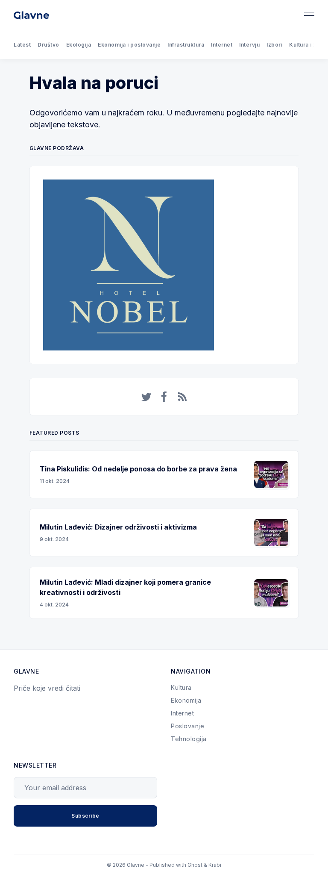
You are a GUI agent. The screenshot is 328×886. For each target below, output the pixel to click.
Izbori (274, 44)
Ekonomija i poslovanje (129, 44)
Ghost (194, 865)
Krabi (214, 865)
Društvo (48, 44)
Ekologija (78, 44)
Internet (221, 44)
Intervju (249, 44)
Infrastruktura (185, 44)
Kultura (181, 687)
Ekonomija (186, 700)
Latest (22, 44)
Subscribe (85, 815)
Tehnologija (189, 738)
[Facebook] (164, 396)
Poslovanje (187, 726)
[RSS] (182, 396)
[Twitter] (146, 396)
